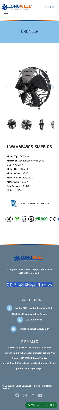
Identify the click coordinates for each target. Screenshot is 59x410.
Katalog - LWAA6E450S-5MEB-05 (34, 204)
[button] (52, 88)
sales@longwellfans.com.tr (34, 329)
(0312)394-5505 (34, 319)
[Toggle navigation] (6, 15)
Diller (48, 7)
